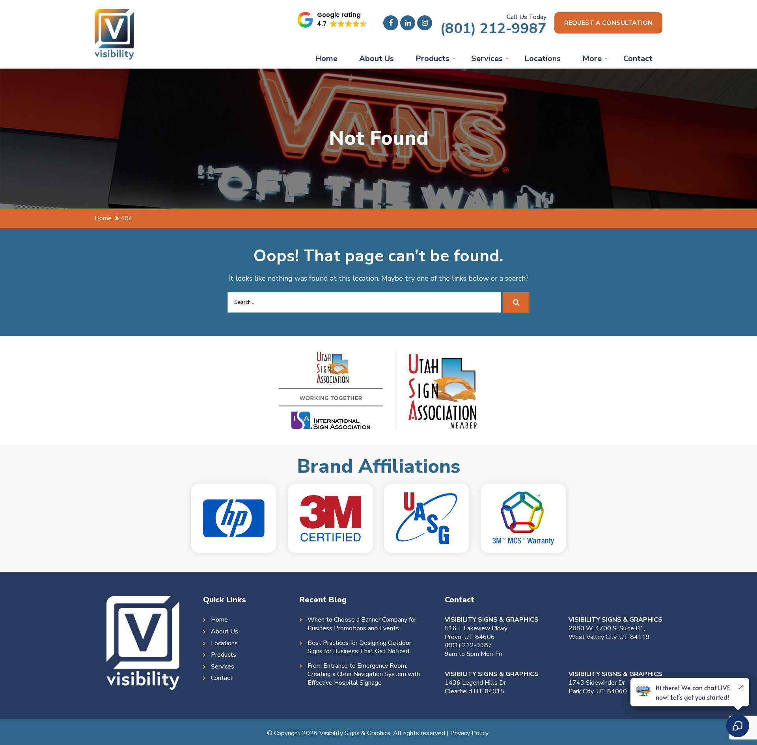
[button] (332, 19)
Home (326, 58)
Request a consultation (608, 23)
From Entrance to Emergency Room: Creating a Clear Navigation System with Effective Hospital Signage (364, 674)
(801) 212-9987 (493, 29)
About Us (376, 58)
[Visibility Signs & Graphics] (114, 15)
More (592, 58)
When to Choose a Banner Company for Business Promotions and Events (362, 624)
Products (432, 58)
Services (487, 58)
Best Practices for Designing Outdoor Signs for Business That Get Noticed (359, 647)
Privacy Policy (469, 733)
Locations (542, 58)
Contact (638, 58)
